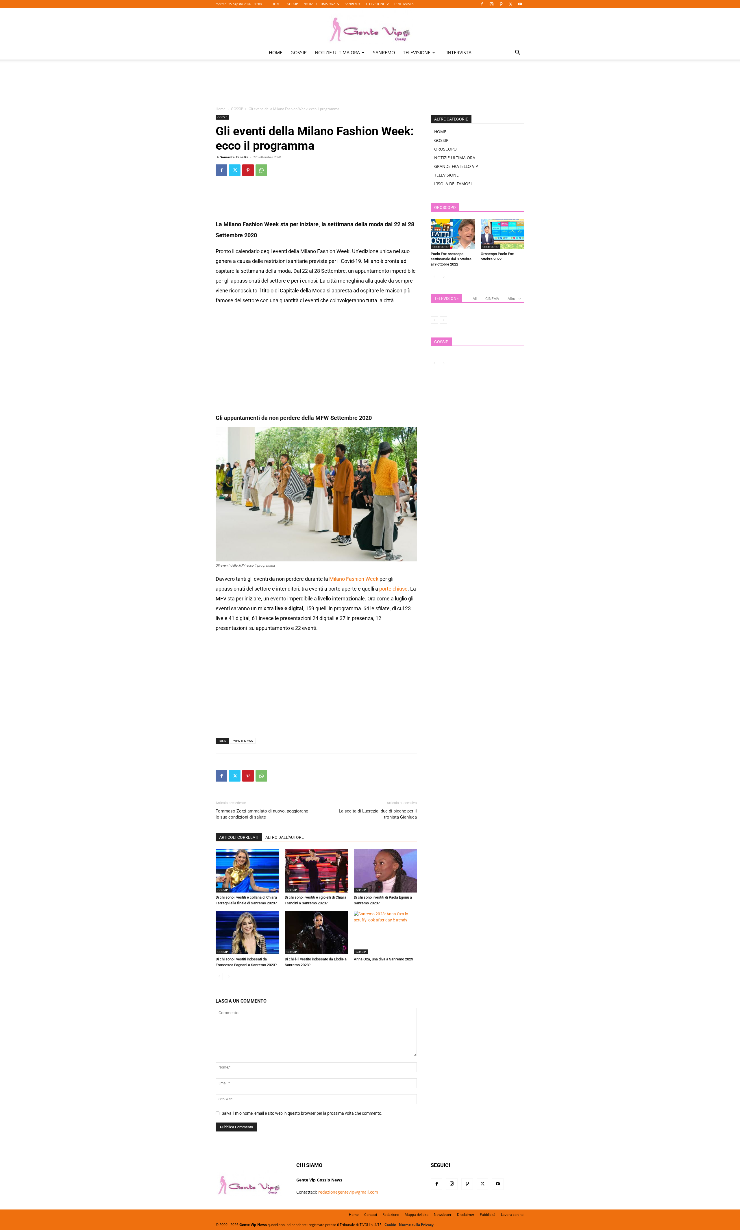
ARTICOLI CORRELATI (238, 837)
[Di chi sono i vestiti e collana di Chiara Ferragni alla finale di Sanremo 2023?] (247, 871)
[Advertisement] (370, 87)
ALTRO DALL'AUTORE (284, 837)
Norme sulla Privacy (416, 1224)
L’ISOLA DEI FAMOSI (453, 183)
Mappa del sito (416, 1214)
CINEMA (492, 298)
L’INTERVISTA (404, 4)
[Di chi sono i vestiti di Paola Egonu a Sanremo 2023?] (385, 871)
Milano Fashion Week (353, 579)
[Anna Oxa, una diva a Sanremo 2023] (385, 932)
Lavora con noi (512, 1214)
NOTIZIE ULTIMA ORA (319, 4)
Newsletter (443, 1214)
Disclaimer (465, 1214)
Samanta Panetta (234, 157)
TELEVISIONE (375, 4)
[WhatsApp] (261, 170)
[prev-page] (219, 976)
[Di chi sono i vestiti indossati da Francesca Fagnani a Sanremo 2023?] (247, 932)
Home (220, 108)
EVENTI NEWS (242, 741)
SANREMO (352, 4)
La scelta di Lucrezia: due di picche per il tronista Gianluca (378, 814)
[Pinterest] (501, 4)
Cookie (390, 1224)
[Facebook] (482, 4)
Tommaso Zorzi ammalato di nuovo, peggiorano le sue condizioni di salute (262, 814)
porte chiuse (393, 589)
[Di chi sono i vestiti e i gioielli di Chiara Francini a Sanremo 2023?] (316, 871)
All (475, 298)
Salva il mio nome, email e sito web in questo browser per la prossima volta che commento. (302, 1113)
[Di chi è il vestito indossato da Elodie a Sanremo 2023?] (316, 932)
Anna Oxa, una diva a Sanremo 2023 (383, 959)
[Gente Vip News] (370, 27)
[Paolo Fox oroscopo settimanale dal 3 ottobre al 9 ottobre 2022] (453, 234)
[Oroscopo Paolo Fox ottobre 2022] (503, 234)
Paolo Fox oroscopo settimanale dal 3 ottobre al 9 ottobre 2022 (451, 259)
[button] (517, 53)
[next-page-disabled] (443, 320)
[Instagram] (491, 4)
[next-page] (228, 976)
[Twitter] (510, 4)
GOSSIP (292, 4)
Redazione (390, 1214)
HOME (276, 4)
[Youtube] (520, 4)
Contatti (370, 1214)
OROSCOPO (445, 149)
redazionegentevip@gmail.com (348, 1192)
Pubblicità (487, 1214)
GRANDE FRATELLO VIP (456, 166)
